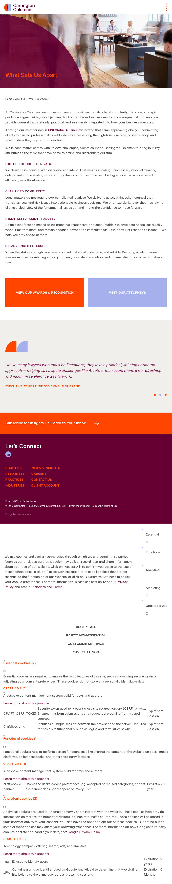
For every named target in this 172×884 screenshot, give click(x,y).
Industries (15, 485)
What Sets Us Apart (39, 99)
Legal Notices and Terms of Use (100, 506)
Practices (14, 480)
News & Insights (45, 468)
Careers (39, 474)
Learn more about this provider (26, 703)
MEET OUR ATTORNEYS (127, 292)
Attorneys (15, 474)
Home (8, 99)
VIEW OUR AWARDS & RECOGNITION (45, 292)
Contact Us (41, 480)
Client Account (45, 485)
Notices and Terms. (49, 587)
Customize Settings (86, 644)
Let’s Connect (23, 446)
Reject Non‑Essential (86, 635)
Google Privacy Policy (84, 832)
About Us (20, 99)
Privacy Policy (75, 506)
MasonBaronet (24, 514)
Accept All (86, 627)
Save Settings (86, 652)
